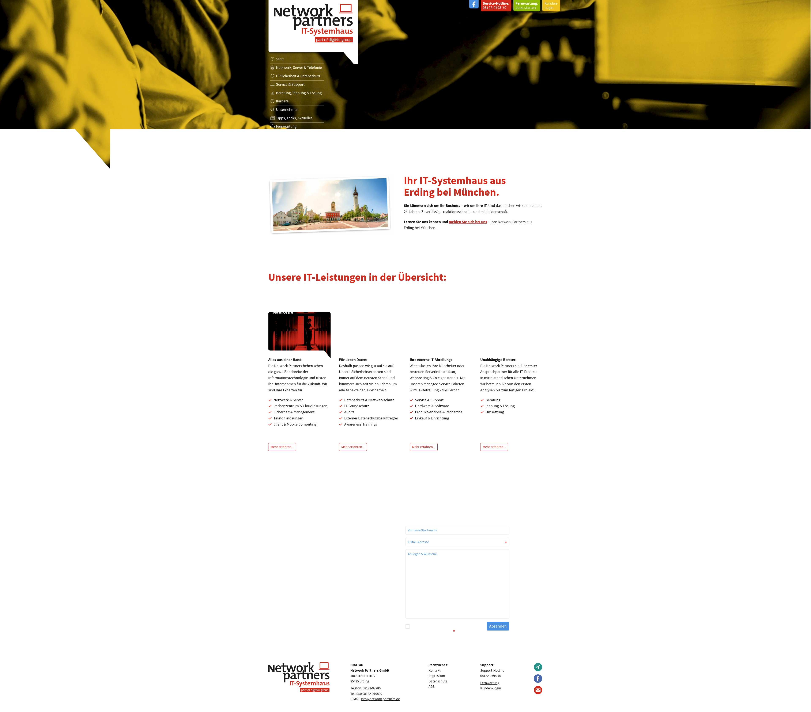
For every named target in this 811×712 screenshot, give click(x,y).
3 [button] (19, 143)
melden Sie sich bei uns (468, 221)
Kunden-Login (551, 5)
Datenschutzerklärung (450, 626)
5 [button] (32, 143)
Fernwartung (489, 683)
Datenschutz (311, 136)
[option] (405, 84)
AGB (432, 686)
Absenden (498, 626)
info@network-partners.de (380, 699)
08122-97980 (372, 688)
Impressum (292, 136)
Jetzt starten (527, 5)
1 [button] (6, 143)
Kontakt (276, 136)
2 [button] (13, 143)
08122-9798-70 (496, 5)
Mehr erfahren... (282, 447)
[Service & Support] (441, 340)
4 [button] (25, 143)
